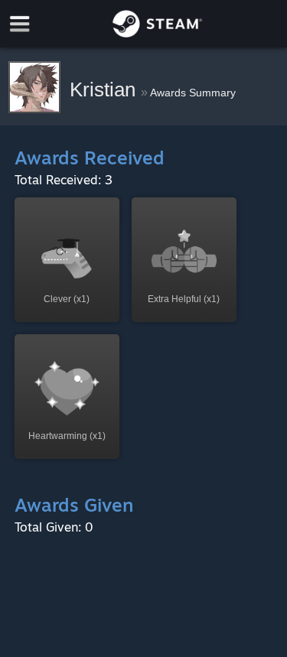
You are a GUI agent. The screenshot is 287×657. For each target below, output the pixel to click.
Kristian (105, 89)
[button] (67, 259)
